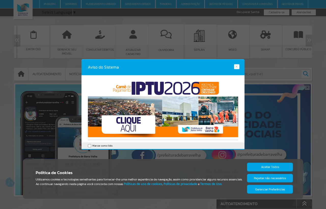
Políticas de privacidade (180, 184)
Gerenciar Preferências (270, 189)
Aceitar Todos (270, 167)
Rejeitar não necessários (270, 178)
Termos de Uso (211, 184)
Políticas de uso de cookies (143, 184)
